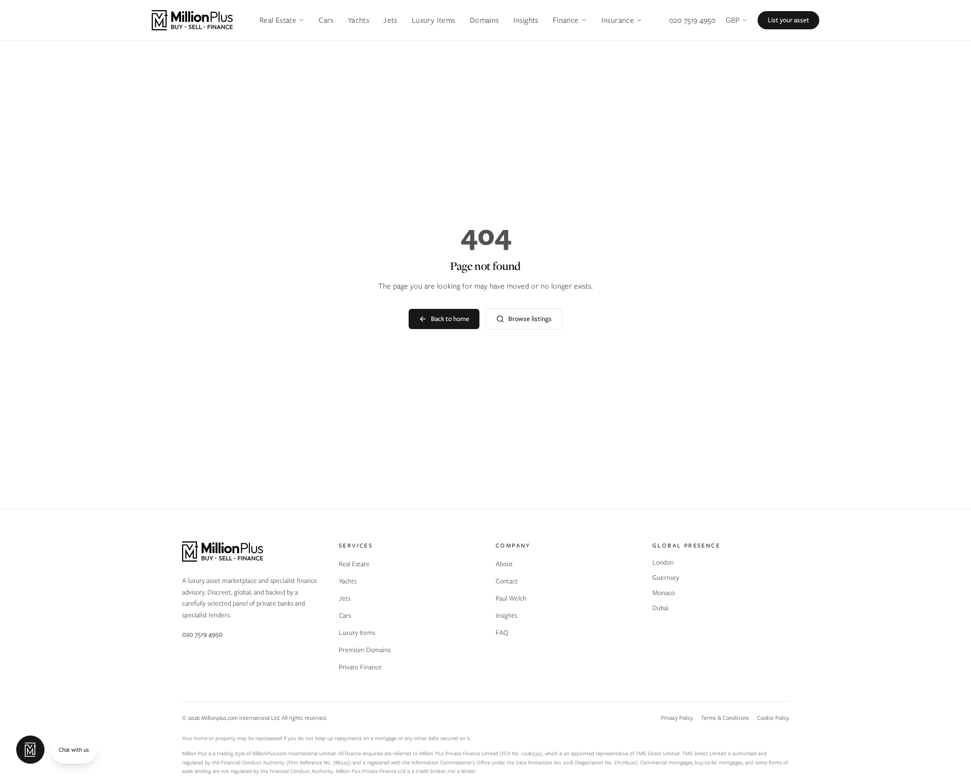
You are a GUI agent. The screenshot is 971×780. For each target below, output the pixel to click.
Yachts (358, 20)
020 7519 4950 (692, 20)
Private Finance (360, 667)
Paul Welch (511, 598)
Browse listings (530, 319)
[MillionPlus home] (192, 20)
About (504, 564)
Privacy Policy (677, 718)
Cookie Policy (773, 718)
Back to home (450, 319)
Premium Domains (364, 650)
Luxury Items (434, 20)
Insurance (618, 20)
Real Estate (277, 20)
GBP (732, 20)
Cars (326, 20)
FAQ (502, 632)
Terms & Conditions (725, 718)
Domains (484, 20)
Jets (390, 20)
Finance (566, 20)
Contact (507, 581)
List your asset (788, 20)
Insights (526, 20)
